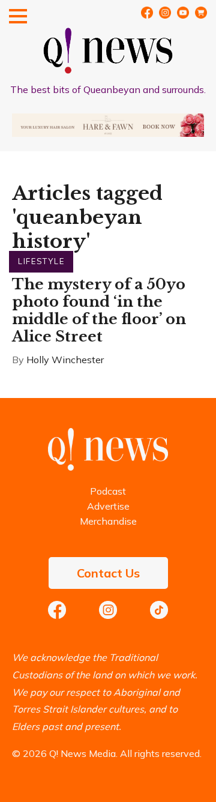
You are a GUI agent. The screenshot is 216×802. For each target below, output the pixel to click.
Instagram (108, 610)
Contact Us (108, 572)
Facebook (147, 13)
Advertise (108, 506)
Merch (201, 13)
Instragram (165, 13)
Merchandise (108, 521)
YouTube (183, 13)
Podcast (108, 491)
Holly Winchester (65, 360)
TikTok (159, 610)
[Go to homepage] (108, 467)
